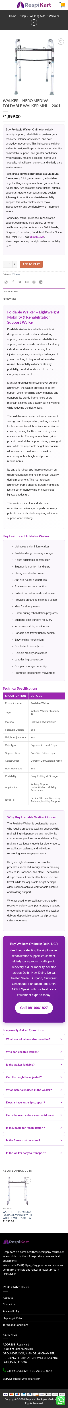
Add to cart (31, 264)
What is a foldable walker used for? (28, 1039)
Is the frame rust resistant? (23, 1140)
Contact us (9, 1304)
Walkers (54, 15)
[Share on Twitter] (20, 282)
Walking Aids (37, 15)
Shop (23, 15)
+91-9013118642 (41, 1370)
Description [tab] (10, 291)
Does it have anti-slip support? (25, 1102)
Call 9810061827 (34, 1008)
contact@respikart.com (26, 1378)
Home (12, 15)
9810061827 (37, 236)
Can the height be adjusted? (24, 1077)
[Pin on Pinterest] (34, 282)
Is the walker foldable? (20, 1064)
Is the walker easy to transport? (26, 1153)
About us (8, 1297)
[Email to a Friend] (27, 282)
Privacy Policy (11, 1311)
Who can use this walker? (22, 1051)
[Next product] (34, 22)
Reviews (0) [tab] (9, 298)
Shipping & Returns (14, 1318)
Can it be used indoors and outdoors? (30, 1115)
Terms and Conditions (15, 1324)
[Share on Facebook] (13, 282)
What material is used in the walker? (29, 1089)
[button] (5, 5)
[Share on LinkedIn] (41, 282)
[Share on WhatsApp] (6, 282)
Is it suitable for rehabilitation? (25, 1127)
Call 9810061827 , (18, 1370)
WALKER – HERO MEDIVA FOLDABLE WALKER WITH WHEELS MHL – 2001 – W (17, 1215)
